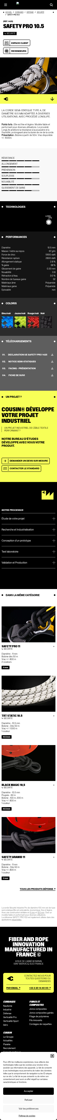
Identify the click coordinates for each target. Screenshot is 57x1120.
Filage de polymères (39, 1016)
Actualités (8, 1040)
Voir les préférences (28, 1108)
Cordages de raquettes (40, 1024)
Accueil (8, 12)
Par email (12, 988)
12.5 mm (41, 912)
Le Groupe (8, 1037)
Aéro (5, 1025)
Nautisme (7, 1006)
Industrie (7, 1009)
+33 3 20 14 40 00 (38, 988)
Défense (30, 12)
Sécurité (40, 12)
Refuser (28, 1099)
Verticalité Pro (10, 1017)
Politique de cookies (27, 1116)
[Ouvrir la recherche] (51, 4)
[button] (52, 1055)
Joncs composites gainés (41, 1013)
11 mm (32, 912)
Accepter (28, 1091)
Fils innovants (35, 1020)
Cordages (19, 12)
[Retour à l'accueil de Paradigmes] (28, 4)
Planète (6, 1044)
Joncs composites (38, 1009)
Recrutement (9, 1048)
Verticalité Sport (11, 1021)
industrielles (16, 920)
